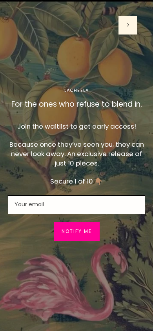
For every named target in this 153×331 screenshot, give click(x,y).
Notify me (77, 231)
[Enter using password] (128, 25)
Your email (28, 195)
